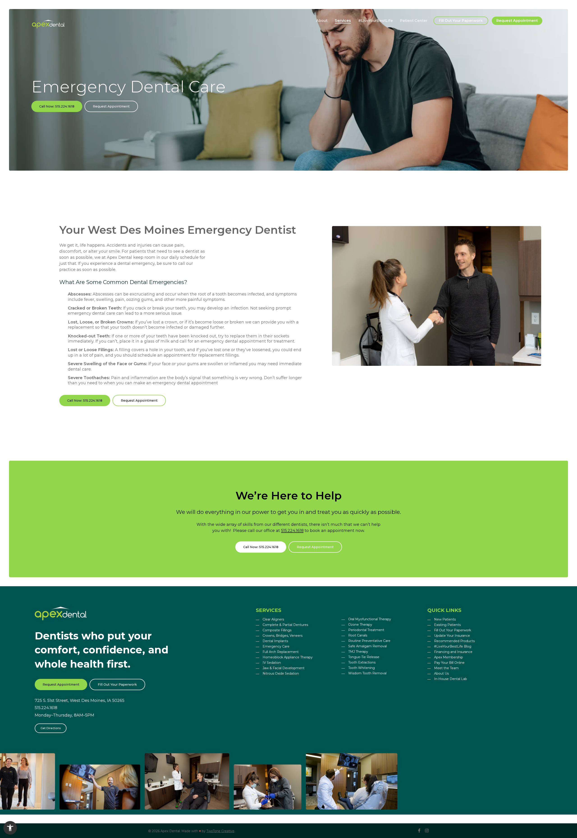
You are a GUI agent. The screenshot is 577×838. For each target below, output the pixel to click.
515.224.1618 (292, 530)
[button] (56, 106)
